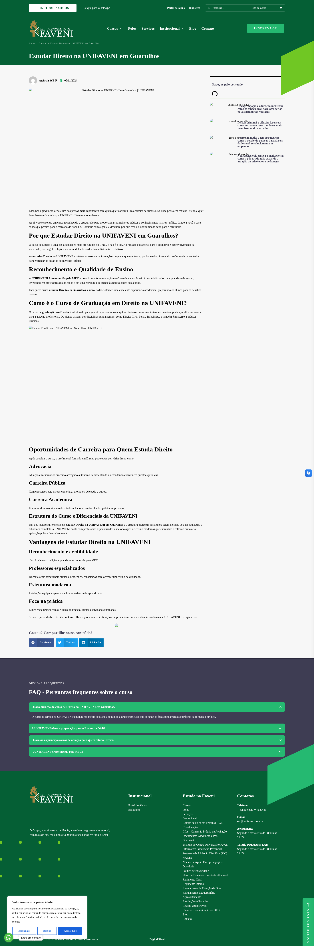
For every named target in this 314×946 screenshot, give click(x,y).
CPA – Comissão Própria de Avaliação (205, 831)
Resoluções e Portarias (195, 901)
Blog (192, 28)
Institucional (190, 818)
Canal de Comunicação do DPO (201, 910)
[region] (47, 917)
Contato (207, 28)
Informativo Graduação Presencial (202, 849)
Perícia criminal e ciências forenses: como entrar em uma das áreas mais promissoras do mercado (259, 125)
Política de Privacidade (196, 870)
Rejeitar (47, 930)
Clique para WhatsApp (97, 7)
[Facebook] (37, 867)
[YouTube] (44, 867)
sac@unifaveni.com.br (250, 821)
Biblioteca (194, 8)
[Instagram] (31, 867)
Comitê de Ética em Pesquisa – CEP (203, 822)
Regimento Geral (192, 879)
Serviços (148, 28)
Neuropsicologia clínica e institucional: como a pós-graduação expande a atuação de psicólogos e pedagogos (260, 158)
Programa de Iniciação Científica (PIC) (205, 853)
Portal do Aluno (176, 8)
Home (32, 43)
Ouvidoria (188, 866)
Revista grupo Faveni (195, 905)
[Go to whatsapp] (8, 937)
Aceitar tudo (70, 930)
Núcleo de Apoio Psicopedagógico (202, 862)
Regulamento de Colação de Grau (202, 888)
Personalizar (24, 930)
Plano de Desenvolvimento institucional (205, 875)
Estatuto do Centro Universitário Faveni (205, 844)
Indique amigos (54, 7)
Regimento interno (193, 883)
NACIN (187, 857)
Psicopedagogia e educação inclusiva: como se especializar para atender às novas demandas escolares (260, 108)
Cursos (42, 43)
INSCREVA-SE (265, 28)
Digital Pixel (157, 939)
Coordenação (190, 827)
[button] (41, 642)
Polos (132, 28)
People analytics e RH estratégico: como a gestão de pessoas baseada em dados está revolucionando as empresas (260, 142)
